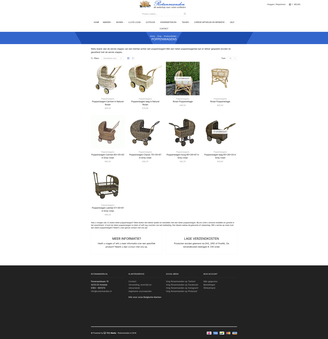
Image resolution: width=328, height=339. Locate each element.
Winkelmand (209, 288)
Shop (159, 36)
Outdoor (150, 22)
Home (96, 22)
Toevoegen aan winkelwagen (115, 91)
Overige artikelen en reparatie (209, 22)
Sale (232, 22)
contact (131, 246)
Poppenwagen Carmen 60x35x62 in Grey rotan (107, 156)
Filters (96, 58)
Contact (164, 28)
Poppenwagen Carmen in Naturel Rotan (108, 103)
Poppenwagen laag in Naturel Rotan (145, 103)
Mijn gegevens (210, 281)
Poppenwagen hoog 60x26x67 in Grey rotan (183, 156)
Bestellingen (209, 284)
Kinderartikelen (168, 22)
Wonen (119, 22)
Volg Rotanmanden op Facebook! (182, 284)
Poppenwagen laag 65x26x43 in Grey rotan (220, 156)
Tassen (185, 22)
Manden (107, 22)
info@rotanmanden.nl (101, 291)
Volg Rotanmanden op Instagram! (182, 288)
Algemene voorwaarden (140, 291)
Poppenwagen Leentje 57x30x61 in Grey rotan (108, 209)
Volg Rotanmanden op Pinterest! (181, 291)
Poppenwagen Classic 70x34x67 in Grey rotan (145, 156)
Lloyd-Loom (134, 22)
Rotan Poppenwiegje (183, 101)
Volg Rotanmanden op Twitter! (180, 281)
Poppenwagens (107, 99)
